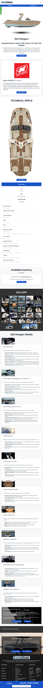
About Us (17, 668)
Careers (16, 673)
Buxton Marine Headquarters (20, 678)
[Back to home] (7, 2)
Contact (16, 677)
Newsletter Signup (18, 674)
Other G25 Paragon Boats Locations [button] (10, 629)
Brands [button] (3, 671)
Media (16, 680)
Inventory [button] (4, 668)
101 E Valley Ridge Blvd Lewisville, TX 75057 (31, 672)
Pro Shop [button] (4, 678)
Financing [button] (4, 673)
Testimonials (17, 672)
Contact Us (27, 621)
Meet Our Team (18, 670)
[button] (40, 2)
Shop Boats (10, 5)
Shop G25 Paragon (21, 55)
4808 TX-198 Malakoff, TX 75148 (38, 672)
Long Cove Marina (18, 679)
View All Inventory (21, 282)
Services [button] (4, 676)
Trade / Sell (17, 669)
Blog (16, 675)
